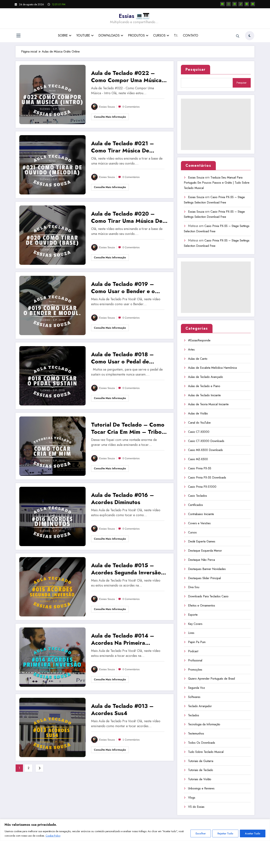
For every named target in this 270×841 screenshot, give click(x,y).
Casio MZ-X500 (198, 459)
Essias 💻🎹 (134, 16)
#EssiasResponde (199, 340)
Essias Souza (107, 106)
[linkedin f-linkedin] (234, 4)
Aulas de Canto (197, 359)
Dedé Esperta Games (201, 541)
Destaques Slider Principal (204, 578)
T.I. (176, 35)
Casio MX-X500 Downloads (205, 450)
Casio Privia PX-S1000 (202, 487)
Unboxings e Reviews (201, 788)
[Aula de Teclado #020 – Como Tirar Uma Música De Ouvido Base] (52, 235)
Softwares (194, 697)
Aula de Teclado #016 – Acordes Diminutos (122, 498)
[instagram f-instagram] (228, 4)
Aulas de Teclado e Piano (204, 386)
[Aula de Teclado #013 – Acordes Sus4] (52, 727)
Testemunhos (196, 733)
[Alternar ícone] (18, 36)
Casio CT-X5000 (198, 432)
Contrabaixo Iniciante (201, 514)
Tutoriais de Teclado (200, 770)
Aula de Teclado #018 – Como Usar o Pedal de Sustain (122, 358)
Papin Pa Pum (197, 642)
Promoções (195, 669)
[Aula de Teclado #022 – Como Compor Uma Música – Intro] (52, 94)
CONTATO (190, 35)
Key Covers (195, 624)
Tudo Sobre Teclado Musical (206, 752)
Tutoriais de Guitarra (200, 761)
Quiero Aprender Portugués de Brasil (211, 678)
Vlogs (191, 797)
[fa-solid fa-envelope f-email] (253, 4)
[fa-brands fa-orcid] (246, 4)
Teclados (193, 715)
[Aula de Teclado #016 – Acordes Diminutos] (52, 516)
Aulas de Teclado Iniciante (204, 395)
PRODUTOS (136, 35)
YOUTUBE (83, 35)
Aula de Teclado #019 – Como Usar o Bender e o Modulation (123, 287)
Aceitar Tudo (252, 833)
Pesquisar (196, 69)
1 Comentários (131, 739)
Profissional (195, 660)
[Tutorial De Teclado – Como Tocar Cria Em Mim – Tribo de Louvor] (52, 446)
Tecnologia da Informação (204, 724)
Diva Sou (193, 587)
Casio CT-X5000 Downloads (206, 441)
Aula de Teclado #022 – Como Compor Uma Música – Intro (129, 76)
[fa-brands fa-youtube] (222, 4)
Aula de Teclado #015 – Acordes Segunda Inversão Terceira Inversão (126, 569)
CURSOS (159, 35)
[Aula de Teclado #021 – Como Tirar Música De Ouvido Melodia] (52, 164)
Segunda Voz (196, 688)
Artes (191, 349)
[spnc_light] (249, 35)
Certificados (195, 505)
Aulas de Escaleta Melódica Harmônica (212, 368)
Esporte (193, 615)
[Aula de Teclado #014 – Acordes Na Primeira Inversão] (52, 657)
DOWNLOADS (109, 35)
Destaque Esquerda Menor (205, 550)
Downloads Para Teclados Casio (208, 596)
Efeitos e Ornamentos (201, 605)
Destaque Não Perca (201, 560)
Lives (191, 633)
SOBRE (63, 35)
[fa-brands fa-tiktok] (240, 4)
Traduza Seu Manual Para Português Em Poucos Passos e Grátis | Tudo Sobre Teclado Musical (216, 182)
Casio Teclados (197, 496)
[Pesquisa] (237, 36)
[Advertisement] (216, 124)
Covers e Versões (199, 523)
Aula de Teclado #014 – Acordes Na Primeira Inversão (122, 639)
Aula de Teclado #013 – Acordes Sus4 (122, 709)
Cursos (192, 532)
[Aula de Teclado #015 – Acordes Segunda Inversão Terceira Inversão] (52, 586)
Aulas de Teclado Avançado (205, 377)
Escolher (201, 833)
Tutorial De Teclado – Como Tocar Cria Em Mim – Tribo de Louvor (127, 428)
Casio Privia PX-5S (199, 468)
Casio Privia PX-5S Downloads (207, 477)
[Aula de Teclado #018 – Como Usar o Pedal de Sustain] (52, 375)
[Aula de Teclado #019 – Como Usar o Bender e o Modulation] (52, 305)
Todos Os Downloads (201, 743)
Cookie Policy (53, 836)
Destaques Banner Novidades (207, 569)
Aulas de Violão (198, 413)
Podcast (193, 651)
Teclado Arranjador (200, 706)
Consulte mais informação (110, 117)
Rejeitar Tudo (225, 833)
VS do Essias (196, 807)
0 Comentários (131, 106)
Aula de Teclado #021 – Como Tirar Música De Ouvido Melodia (122, 147)
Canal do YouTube (199, 422)
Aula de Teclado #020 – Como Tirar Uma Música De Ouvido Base (126, 217)
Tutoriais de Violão (199, 779)
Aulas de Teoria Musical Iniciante (208, 404)
